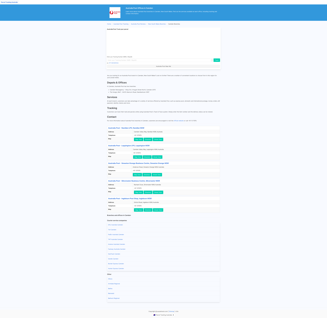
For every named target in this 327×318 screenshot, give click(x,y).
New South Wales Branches (157, 24)
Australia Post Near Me (163, 66)
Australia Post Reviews (138, 24)
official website (179, 121)
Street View (158, 139)
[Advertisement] (163, 43)
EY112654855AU (114, 63)
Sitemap (171, 311)
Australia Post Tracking (121, 24)
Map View (138, 139)
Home (109, 24)
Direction (148, 139)
